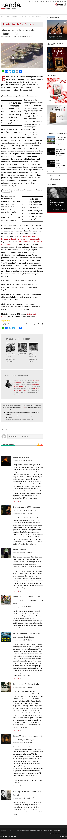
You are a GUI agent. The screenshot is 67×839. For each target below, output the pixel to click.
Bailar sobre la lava (21, 457)
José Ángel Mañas (29, 798)
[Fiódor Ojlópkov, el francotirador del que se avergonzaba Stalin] (33, 347)
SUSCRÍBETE (40, 1)
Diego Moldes (27, 513)
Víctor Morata (27, 553)
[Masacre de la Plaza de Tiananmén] (22, 55)
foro (24, 407)
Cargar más (22, 821)
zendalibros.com (28, 640)
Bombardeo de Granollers (22, 354)
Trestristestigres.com (23, 830)
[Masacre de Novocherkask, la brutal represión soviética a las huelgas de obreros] (10, 347)
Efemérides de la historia (17, 16)
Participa (55, 830)
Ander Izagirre (28, 460)
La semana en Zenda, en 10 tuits (26, 684)
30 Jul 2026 (59, 155)
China (30, 36)
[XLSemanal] (60, 4)
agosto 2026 (53, 175)
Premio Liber (53, 834)
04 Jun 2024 (4, 36)
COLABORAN (32, 1)
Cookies (50, 830)
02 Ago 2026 (59, 144)
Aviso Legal (33, 830)
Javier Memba (27, 742)
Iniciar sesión (38, 430)
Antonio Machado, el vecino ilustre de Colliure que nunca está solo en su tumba (28, 600)
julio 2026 (53, 179)
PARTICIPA (48, 1)
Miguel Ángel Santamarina (17, 37)
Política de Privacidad (42, 830)
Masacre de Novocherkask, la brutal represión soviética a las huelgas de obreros (10, 358)
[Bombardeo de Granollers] (22, 347)
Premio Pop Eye (62, 834)
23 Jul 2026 (59, 167)
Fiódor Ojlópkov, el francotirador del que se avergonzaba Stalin (33, 357)
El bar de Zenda (60, 142)
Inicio (2, 16)
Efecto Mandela (19, 549)
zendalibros (27, 607)
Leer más (16, 501)
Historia (8, 16)
